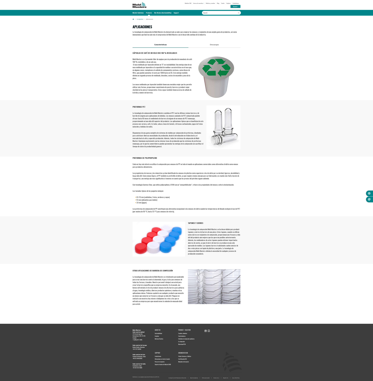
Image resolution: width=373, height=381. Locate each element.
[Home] (140, 5)
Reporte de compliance (194, 378)
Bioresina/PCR (182, 344)
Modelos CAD (188, 3)
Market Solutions (138, 13)
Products (149, 13)
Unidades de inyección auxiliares (186, 339)
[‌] (205, 331)
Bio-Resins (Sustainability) (162, 13)
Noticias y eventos (210, 3)
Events (222, 3)
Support (176, 13)
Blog (218, 3)
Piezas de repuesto (159, 362)
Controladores (182, 336)
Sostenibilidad (158, 333)
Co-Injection (140, 19)
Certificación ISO (182, 359)
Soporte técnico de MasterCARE (163, 364)
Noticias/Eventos (159, 339)
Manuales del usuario (183, 362)
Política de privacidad (205, 378)
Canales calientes (182, 333)
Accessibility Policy (235, 378)
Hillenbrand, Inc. (152, 377)
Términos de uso (216, 378)
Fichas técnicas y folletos (184, 356)
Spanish (236, 6)
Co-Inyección (181, 341)
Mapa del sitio (225, 378)
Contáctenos (236, 3)
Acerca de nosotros (198, 3)
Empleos (229, 3)
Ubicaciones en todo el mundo (162, 359)
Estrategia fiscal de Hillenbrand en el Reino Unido (177, 378)
